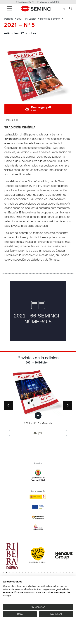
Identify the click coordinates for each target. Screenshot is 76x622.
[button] (10, 9)
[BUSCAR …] (70, 8)
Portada (8, 18)
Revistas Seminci (50, 18)
